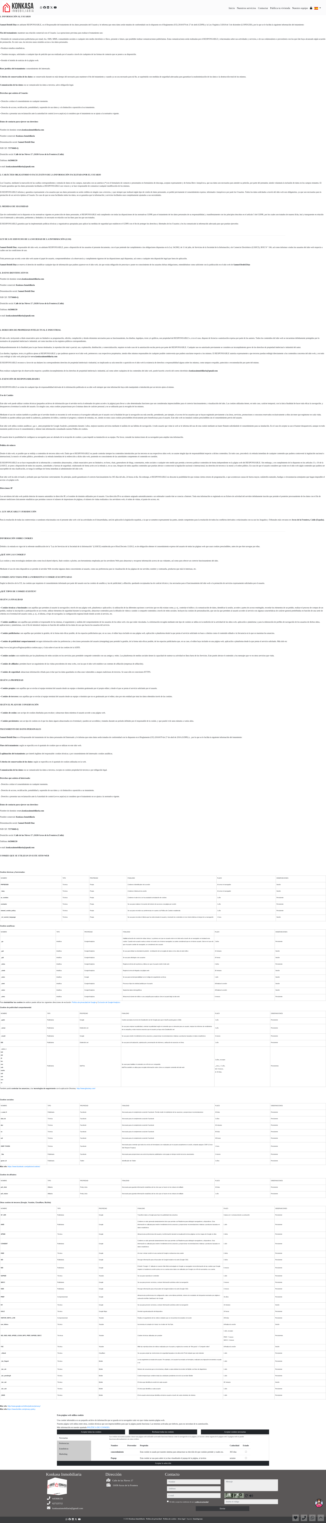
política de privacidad (201, 1502)
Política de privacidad (154, 1519)
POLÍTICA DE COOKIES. (98, 1427)
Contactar (263, 8)
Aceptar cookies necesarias (235, 1432)
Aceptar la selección (163, 1463)
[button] (319, 1503)
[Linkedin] (48, 7)
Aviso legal (182, 1519)
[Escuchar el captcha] (251, 1495)
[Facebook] (44, 7)
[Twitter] (51, 7)
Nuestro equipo (300, 8)
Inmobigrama (198, 1519)
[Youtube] (55, 7)
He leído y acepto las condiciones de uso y (188, 1502)
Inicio (232, 8)
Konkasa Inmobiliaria (137, 1519)
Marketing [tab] (63, 1454)
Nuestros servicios (246, 8)
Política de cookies (170, 1519)
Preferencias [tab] (64, 1443)
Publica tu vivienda (280, 8)
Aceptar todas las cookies (91, 1432)
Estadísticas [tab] (63, 1449)
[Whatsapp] (41, 7)
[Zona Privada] (311, 8)
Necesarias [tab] (63, 1438)
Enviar (222, 1508)
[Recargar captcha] (246, 1495)
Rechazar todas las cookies (163, 1432)
